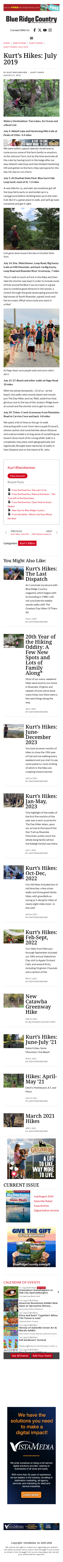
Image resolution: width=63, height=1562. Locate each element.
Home (7, 43)
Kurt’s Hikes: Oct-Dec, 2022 (41, 873)
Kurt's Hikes (36, 43)
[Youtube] (44, 30)
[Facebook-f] (34, 30)
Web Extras (19, 43)
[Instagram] (50, 30)
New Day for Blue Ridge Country (28, 510)
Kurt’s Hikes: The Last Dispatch (41, 573)
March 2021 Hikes (40, 1118)
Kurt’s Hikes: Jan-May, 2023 (41, 801)
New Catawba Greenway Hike (38, 1004)
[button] (31, 38)
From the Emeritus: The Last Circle (29, 490)
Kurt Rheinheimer (22, 467)
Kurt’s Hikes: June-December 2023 (41, 734)
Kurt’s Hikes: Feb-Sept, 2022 (41, 937)
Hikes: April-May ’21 (41, 1079)
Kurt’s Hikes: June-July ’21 (41, 1039)
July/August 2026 (43, 1196)
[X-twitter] (39, 30)
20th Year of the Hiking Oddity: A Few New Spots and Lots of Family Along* (41, 654)
